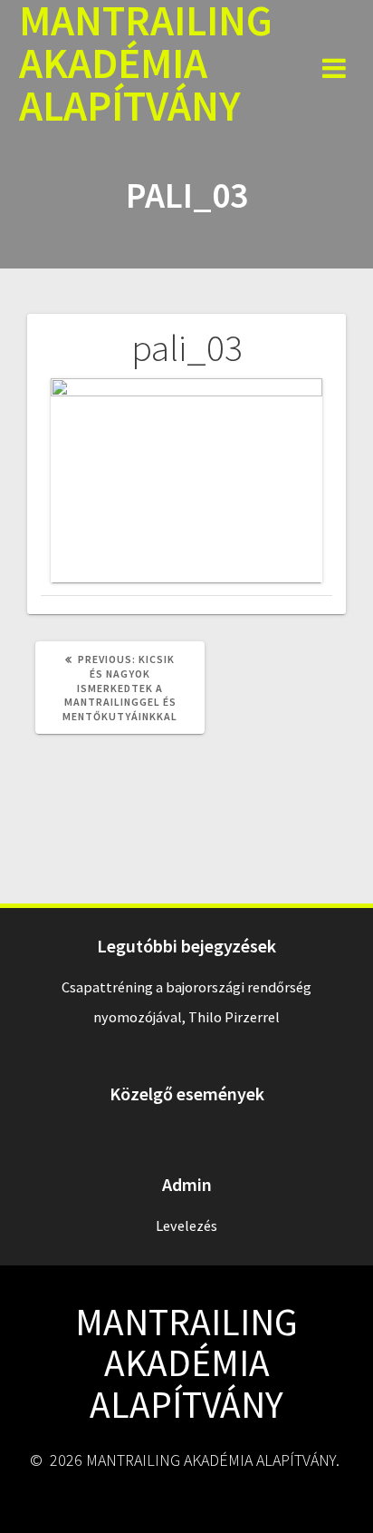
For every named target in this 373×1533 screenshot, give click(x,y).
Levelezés (186, 1225)
